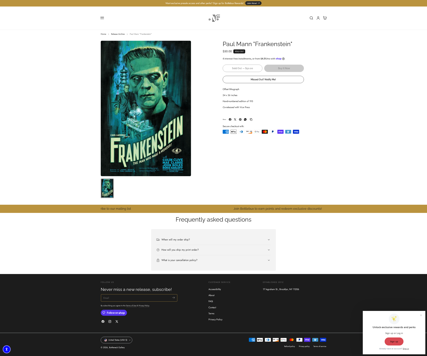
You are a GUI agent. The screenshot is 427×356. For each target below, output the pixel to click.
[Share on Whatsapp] (245, 119)
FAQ (210, 301)
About (211, 295)
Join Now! (252, 3)
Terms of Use (131, 305)
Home (103, 34)
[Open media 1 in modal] (185, 46)
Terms (211, 313)
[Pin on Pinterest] (240, 119)
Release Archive (118, 34)
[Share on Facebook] (230, 119)
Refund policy (289, 346)
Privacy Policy (144, 305)
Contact (212, 307)
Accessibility (214, 289)
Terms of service (319, 346)
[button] (102, 18)
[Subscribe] (173, 297)
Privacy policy (304, 346)
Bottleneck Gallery (117, 347)
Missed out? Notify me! (263, 79)
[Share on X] (235, 119)
